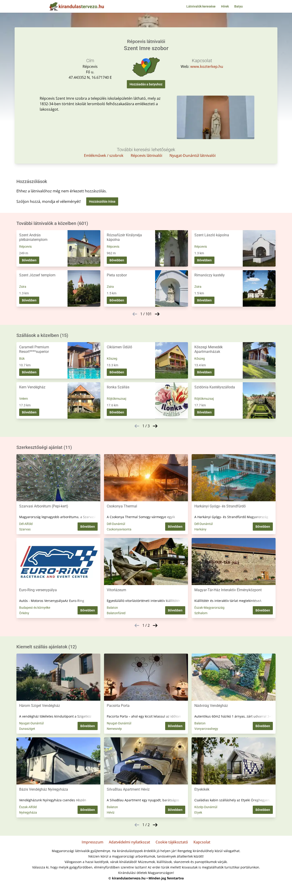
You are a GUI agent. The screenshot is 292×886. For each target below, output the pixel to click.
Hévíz (111, 812)
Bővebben (29, 260)
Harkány (200, 529)
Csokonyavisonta (119, 529)
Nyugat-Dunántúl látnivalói (192, 155)
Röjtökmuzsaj (116, 398)
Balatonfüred (116, 613)
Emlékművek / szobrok (103, 155)
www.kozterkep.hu (206, 66)
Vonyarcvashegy (206, 729)
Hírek (225, 6)
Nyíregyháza (28, 812)
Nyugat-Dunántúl (31, 723)
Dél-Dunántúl (116, 524)
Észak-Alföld (28, 807)
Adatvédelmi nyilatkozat (129, 842)
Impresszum (92, 842)
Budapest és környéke (34, 607)
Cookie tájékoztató (172, 842)
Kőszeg (112, 358)
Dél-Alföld (26, 524)
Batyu (238, 6)
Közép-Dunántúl (205, 807)
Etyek (198, 812)
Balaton (112, 607)
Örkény (24, 613)
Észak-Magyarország (209, 607)
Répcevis (25, 246)
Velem (23, 398)
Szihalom (200, 613)
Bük (22, 358)
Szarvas (25, 529)
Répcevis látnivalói (146, 155)
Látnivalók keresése (201, 6)
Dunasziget (27, 729)
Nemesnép (114, 729)
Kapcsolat (201, 842)
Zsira (22, 286)
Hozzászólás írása (102, 201)
